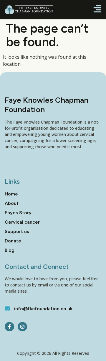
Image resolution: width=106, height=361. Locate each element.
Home (11, 194)
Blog (9, 250)
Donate (13, 241)
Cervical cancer (22, 222)
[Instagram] (22, 326)
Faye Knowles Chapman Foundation (46, 104)
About (12, 203)
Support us (17, 231)
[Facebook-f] (9, 326)
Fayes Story (18, 212)
